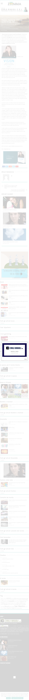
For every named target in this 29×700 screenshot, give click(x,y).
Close (25, 359)
